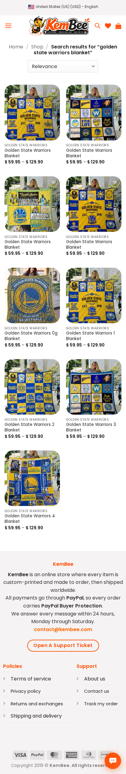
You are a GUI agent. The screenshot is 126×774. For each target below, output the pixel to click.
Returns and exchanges (37, 704)
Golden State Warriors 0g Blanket (31, 336)
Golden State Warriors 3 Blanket (91, 427)
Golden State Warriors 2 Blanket (29, 427)
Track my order (101, 704)
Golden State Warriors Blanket (28, 153)
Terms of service (31, 678)
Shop (37, 46)
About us (94, 678)
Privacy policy (26, 691)
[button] (63, 7)
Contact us (96, 691)
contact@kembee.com (63, 629)
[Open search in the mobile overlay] (97, 26)
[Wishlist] (108, 26)
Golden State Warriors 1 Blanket (90, 336)
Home (16, 46)
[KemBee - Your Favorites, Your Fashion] (59, 26)
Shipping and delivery (36, 715)
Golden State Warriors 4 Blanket (30, 518)
